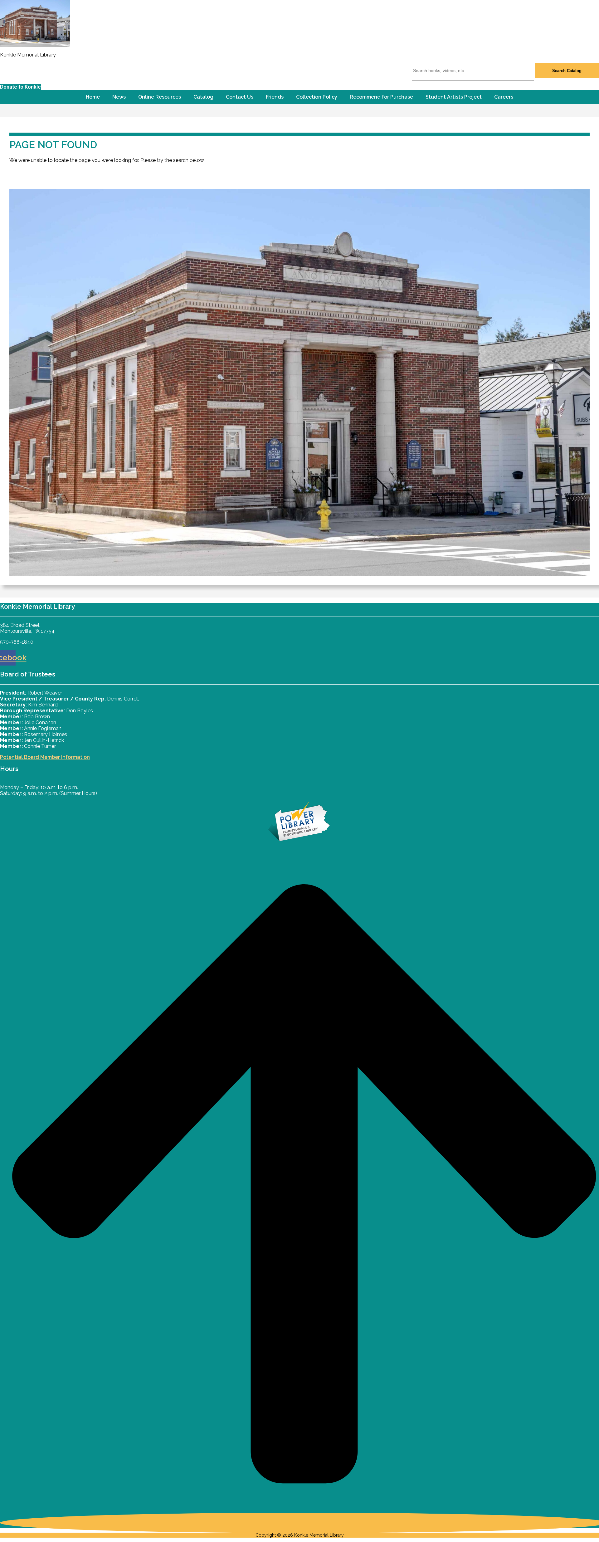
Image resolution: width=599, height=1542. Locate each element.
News (119, 97)
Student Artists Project (454, 97)
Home (93, 97)
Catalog (203, 97)
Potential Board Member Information (45, 757)
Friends (275, 97)
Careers (503, 97)
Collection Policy (316, 97)
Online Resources (159, 97)
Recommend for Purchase (381, 97)
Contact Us (239, 97)
